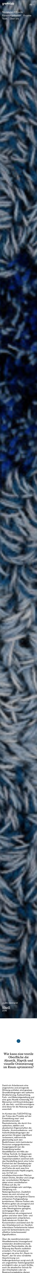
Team (4, 18)
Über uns (14, 18)
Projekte (27, 14)
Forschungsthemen (11, 14)
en (33, 4)
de (30, 4)
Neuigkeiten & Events (12, 12)
